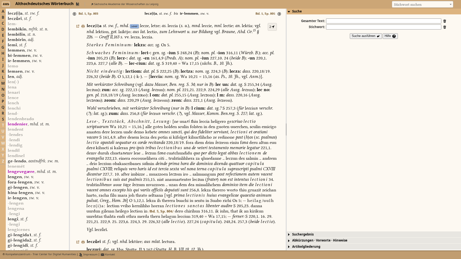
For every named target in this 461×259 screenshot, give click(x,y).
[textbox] (422, 4)
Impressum (90, 254)
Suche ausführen (364, 36)
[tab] (374, 11)
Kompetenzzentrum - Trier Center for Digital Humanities (41, 254)
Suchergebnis (303, 234)
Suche (297, 11)
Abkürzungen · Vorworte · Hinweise (319, 240)
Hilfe (388, 36)
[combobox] (422, 4)
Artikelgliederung (306, 246)
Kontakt (109, 254)
